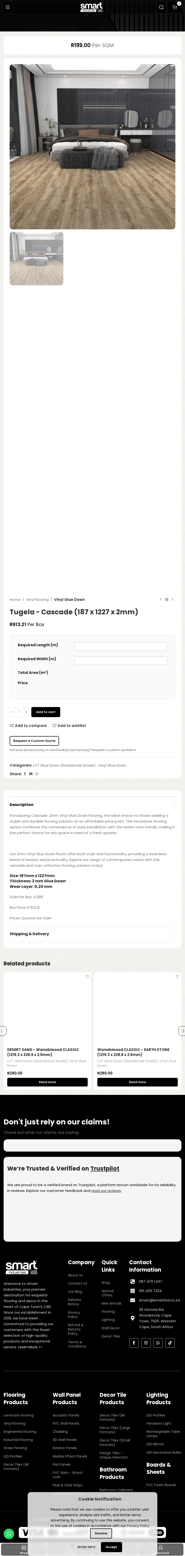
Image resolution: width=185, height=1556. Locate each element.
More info (87, 1547)
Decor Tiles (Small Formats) (115, 1442)
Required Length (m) (38, 644)
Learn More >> (30, 1346)
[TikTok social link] (170, 1343)
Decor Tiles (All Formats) (16, 1466)
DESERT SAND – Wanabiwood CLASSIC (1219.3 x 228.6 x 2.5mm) (43, 1052)
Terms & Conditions (77, 1344)
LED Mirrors (155, 1444)
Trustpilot (104, 1168)
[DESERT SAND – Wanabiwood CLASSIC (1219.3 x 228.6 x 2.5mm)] (47, 1008)
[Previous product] (161, 600)
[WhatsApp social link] (37, 774)
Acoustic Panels (66, 1415)
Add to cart (45, 712)
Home (15, 599)
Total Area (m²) (33, 672)
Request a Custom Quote (34, 740)
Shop (106, 1282)
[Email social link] (31, 774)
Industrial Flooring (18, 1439)
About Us (75, 1275)
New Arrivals (111, 1303)
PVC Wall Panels (66, 1423)
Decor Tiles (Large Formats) (115, 1429)
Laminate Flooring (18, 1415)
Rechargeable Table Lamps (163, 1433)
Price (23, 682)
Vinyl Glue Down (69, 599)
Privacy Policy (74, 1314)
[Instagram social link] (146, 1343)
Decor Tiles (111, 1336)
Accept (111, 1547)
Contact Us (77, 1283)
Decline (101, 1533)
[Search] (161, 7)
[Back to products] (167, 600)
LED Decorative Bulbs (163, 1452)
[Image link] (22, 1267)
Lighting (108, 1319)
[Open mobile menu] (8, 7)
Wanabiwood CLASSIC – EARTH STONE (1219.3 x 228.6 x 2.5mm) (133, 1052)
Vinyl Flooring (37, 599)
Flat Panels (62, 1464)
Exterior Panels (65, 1448)
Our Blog (75, 1291)
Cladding (60, 1431)
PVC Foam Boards (161, 1485)
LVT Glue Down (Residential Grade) (64, 765)
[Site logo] (92, 6)
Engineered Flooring (20, 1431)
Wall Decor (111, 1328)
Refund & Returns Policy (76, 1329)
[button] (14, 147)
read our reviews (106, 1190)
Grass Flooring (15, 1448)
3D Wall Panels (65, 1439)
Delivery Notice (74, 1301)
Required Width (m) (37, 658)
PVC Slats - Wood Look (67, 1474)
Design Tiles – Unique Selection (114, 1455)
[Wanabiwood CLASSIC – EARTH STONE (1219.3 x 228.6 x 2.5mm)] (137, 1008)
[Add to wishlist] (87, 976)
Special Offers (108, 1293)
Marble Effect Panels (70, 1456)
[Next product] (172, 600)
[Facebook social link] (25, 774)
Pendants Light (158, 1423)
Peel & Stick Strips (67, 1485)
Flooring (108, 1311)
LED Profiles (13, 1456)
